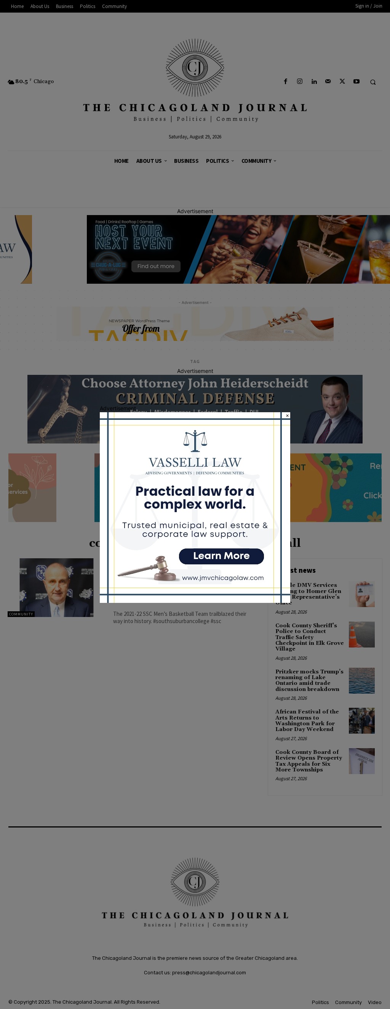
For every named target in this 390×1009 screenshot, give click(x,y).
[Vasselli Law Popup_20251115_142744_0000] (195, 601)
